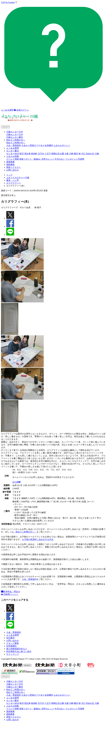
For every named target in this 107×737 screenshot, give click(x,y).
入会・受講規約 (13, 145)
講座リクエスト (13, 167)
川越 (97, 154)
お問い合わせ (12, 170)
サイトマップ (12, 654)
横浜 (76, 154)
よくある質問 (12, 148)
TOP (3, 2)
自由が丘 (90, 154)
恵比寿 (27, 154)
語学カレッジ (47, 159)
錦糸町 (34, 154)
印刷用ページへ (10, 594)
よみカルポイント (62, 145)
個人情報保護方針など (16, 649)
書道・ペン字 (12, 180)
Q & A (41, 145)
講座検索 (10, 162)
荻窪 (22, 154)
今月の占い (60, 159)
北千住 (41, 154)
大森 (66, 154)
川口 (83, 154)
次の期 (15, 482)
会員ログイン (22, 110)
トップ (9, 175)
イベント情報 (12, 159)
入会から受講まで (29, 145)
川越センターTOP (14, 134)
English (11, 2)
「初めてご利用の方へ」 (25, 532)
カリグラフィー (13, 183)
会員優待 (49, 145)
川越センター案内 (14, 137)
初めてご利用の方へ (15, 143)
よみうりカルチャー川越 (17, 177)
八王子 (48, 154)
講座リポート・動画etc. (30, 159)
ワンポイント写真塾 (75, 159)
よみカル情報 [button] (12, 156)
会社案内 (10, 638)
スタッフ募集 (12, 643)
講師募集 (10, 164)
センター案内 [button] (12, 151)
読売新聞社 (11, 646)
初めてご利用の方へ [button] (15, 140)
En (6, 2)
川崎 (71, 154)
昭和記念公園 (57, 154)
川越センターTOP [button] (14, 132)
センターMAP (12, 154)
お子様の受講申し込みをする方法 (37, 539)
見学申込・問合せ (11, 591)
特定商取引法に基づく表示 (18, 651)
